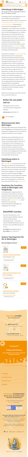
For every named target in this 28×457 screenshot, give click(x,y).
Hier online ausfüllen (9, 259)
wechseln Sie (21, 181)
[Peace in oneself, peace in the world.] (3, 343)
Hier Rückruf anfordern (10, 295)
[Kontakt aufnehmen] (23, 2)
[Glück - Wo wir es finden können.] (23, 431)
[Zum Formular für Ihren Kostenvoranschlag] (6, 270)
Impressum (19, 431)
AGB (7, 431)
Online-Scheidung (8, 163)
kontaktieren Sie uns (15, 200)
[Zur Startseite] (9, 2)
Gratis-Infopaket (17, 46)
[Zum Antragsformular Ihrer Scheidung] (5, 252)
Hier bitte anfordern (9, 277)
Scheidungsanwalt (19, 54)
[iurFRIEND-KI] (20, 2)
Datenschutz (12, 431)
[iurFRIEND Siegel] (8, 407)
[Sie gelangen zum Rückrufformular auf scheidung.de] (5, 289)
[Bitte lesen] (5, 2)
